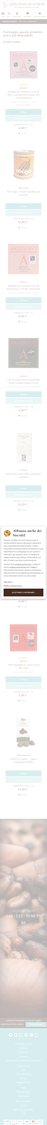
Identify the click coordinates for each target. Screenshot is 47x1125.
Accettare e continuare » (23, 592)
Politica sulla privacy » (13, 586)
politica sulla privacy (18, 567)
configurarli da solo (23, 564)
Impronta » (8, 582)
